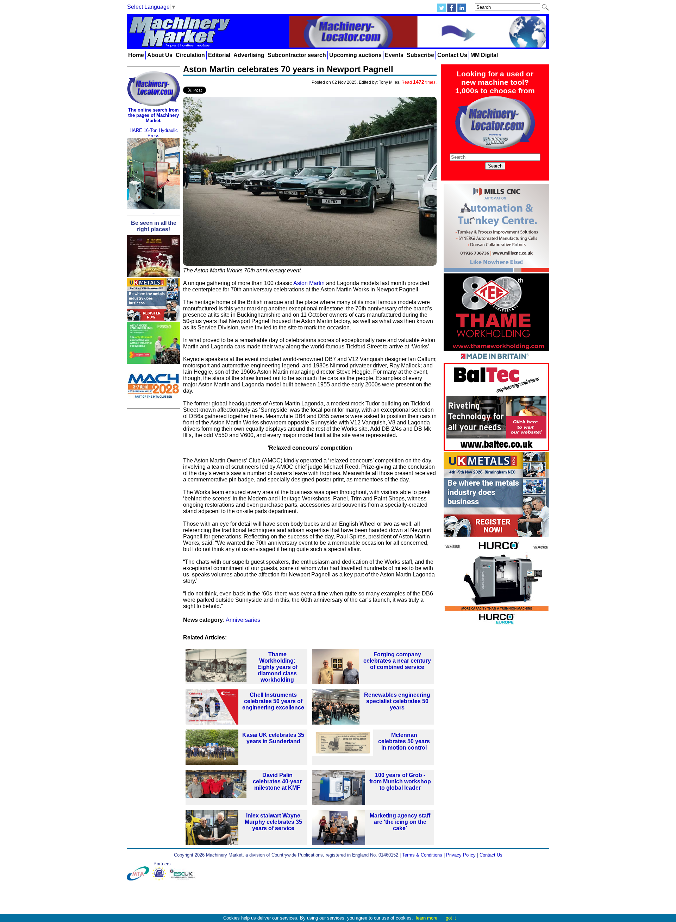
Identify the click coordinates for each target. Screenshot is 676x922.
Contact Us (452, 55)
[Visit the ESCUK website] (183, 879)
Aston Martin (309, 283)
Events (394, 55)
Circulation (190, 55)
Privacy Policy (461, 855)
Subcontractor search (297, 55)
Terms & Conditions (422, 855)
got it (451, 918)
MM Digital (484, 55)
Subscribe (420, 55)
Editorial (219, 55)
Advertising (248, 55)
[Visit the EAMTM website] (160, 879)
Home (136, 55)
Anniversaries (243, 620)
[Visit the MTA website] (139, 879)
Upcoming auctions (355, 55)
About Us (160, 55)
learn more (426, 918)
